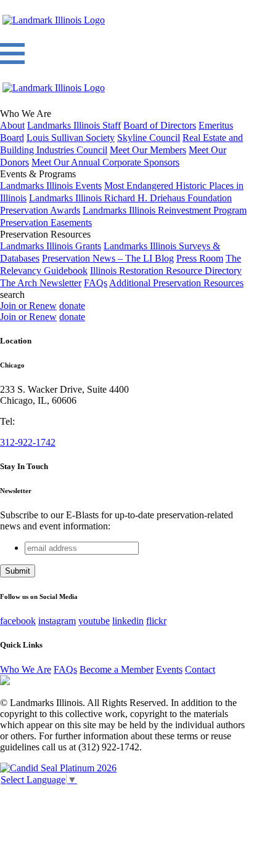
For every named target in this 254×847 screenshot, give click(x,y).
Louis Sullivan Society (71, 137)
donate (72, 305)
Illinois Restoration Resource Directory (166, 270)
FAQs (95, 283)
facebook (18, 621)
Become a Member (117, 669)
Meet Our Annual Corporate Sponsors (105, 162)
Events (169, 669)
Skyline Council (148, 137)
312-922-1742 (27, 442)
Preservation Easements (46, 222)
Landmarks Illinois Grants (50, 246)
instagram (57, 621)
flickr (156, 621)
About (12, 125)
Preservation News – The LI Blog (108, 258)
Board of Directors (159, 125)
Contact (200, 669)
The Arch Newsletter (40, 283)
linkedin (128, 621)
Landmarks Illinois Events (51, 185)
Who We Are (25, 669)
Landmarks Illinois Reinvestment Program (165, 210)
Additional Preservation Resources (176, 283)
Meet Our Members (148, 150)
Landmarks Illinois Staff (74, 125)
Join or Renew (28, 305)
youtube (94, 621)
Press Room (199, 258)
